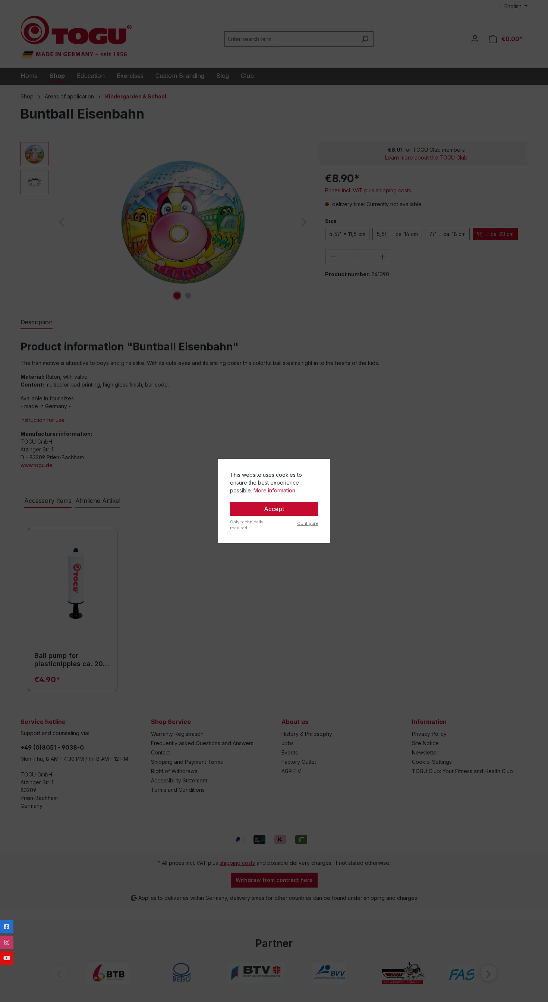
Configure (307, 523)
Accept (274, 509)
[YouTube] (6, 958)
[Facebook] (6, 926)
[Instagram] (6, 942)
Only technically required (246, 525)
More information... (276, 490)
